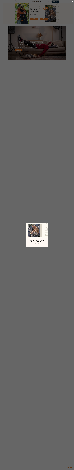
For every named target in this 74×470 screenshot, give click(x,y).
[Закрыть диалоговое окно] (73, 1)
